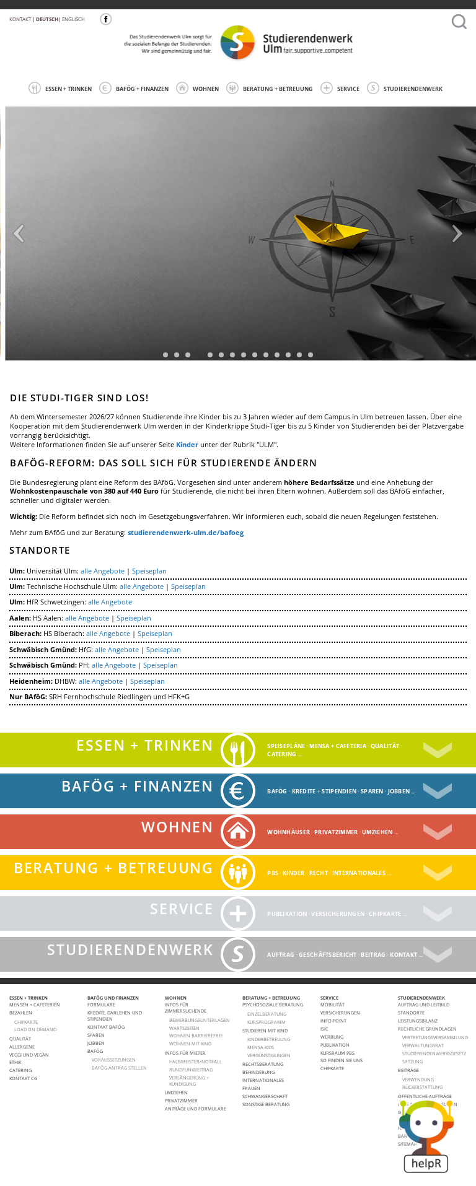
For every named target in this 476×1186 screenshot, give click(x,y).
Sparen (372, 791)
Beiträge (408, 1070)
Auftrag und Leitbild (423, 1004)
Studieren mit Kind (265, 1030)
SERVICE (348, 89)
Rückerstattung (422, 1087)
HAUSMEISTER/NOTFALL (195, 1061)
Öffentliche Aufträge (425, 1096)
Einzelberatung (266, 1014)
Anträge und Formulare (195, 1108)
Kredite (304, 791)
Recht (318, 873)
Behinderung (258, 1072)
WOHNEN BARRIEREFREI (196, 1035)
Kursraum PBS (337, 1053)
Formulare (101, 1004)
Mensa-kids (260, 1047)
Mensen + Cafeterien (34, 1004)
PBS (272, 873)
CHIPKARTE (26, 1022)
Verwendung (418, 1079)
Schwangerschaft (265, 1096)
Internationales (359, 873)
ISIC (324, 1029)
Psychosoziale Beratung (272, 1004)
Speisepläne (286, 746)
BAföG (95, 1051)
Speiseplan (149, 571)
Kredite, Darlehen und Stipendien (114, 1015)
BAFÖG (277, 791)
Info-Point (333, 1021)
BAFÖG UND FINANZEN (113, 998)
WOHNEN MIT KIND (190, 1043)
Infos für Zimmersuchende (185, 1007)
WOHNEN (206, 89)
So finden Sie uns (341, 1060)
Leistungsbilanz (418, 1021)
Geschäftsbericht (327, 955)
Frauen (251, 1088)
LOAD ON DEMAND (35, 1029)
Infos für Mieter (185, 1053)
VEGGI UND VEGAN (29, 1055)
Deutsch (47, 18)
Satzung (412, 1061)
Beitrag (373, 955)
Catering (20, 1070)
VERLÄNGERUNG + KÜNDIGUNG (189, 1081)
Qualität (385, 746)
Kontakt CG (23, 1078)
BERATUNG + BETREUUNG (278, 89)
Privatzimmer (336, 832)
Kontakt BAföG (106, 1027)
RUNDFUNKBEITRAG (191, 1069)
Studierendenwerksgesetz (434, 1053)
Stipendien (339, 791)
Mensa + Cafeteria (337, 746)
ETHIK (15, 1062)
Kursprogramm (266, 1022)
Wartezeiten (184, 1028)
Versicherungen (337, 914)
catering (281, 754)
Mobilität (332, 1004)
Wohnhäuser (288, 832)
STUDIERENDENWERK (413, 89)
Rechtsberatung (262, 1064)
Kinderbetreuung (268, 1039)
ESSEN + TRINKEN (68, 89)
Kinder (187, 444)
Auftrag (280, 955)
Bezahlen (20, 1012)
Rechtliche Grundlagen (427, 1029)
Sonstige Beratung (265, 1104)
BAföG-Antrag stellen (119, 1068)
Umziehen (377, 832)
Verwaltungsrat (423, 1045)
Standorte (411, 1012)
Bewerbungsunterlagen (199, 1020)
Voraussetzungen (114, 1060)
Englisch (73, 18)
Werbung (331, 1037)
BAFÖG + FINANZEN (142, 89)
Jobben (399, 791)
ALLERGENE (22, 1047)
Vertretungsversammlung (435, 1037)
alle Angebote (103, 571)
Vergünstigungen (269, 1055)
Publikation (287, 914)
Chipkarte (385, 914)
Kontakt (20, 18)
